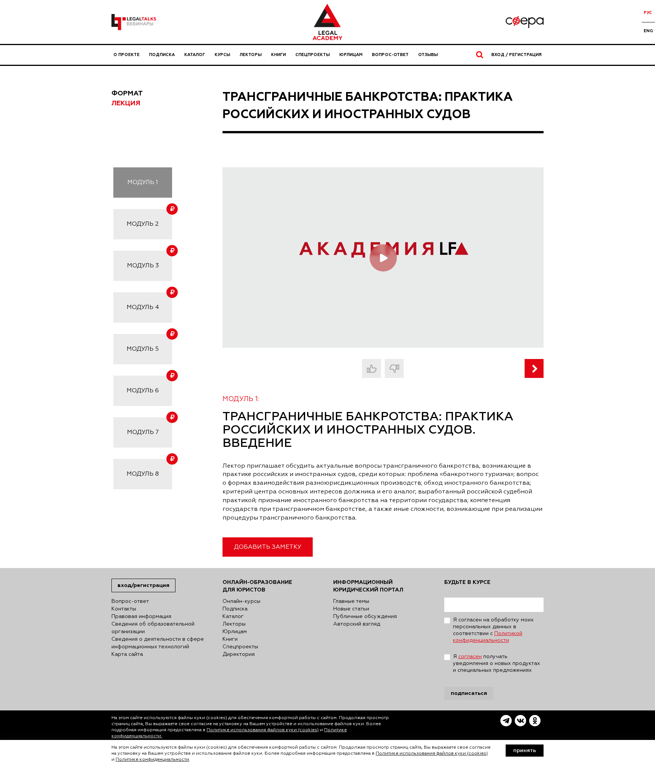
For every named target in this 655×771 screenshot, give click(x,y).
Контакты (123, 609)
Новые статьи (351, 609)
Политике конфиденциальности (152, 759)
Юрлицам (350, 54)
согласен (470, 656)
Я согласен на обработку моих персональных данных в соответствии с (493, 630)
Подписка (162, 54)
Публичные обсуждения (365, 616)
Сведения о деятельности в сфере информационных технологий (157, 643)
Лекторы (251, 54)
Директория (239, 654)
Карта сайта (127, 654)
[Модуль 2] (534, 368)
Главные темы (351, 601)
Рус (648, 12)
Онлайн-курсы (241, 601)
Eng (648, 30)
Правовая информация (141, 616)
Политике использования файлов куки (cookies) (263, 730)
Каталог (194, 54)
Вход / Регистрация (516, 54)
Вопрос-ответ (390, 54)
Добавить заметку (267, 547)
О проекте (126, 54)
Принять (524, 750)
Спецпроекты (312, 54)
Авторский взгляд (356, 624)
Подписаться (469, 693)
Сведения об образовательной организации (152, 627)
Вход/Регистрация (143, 585)
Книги (278, 54)
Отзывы (428, 54)
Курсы (222, 54)
